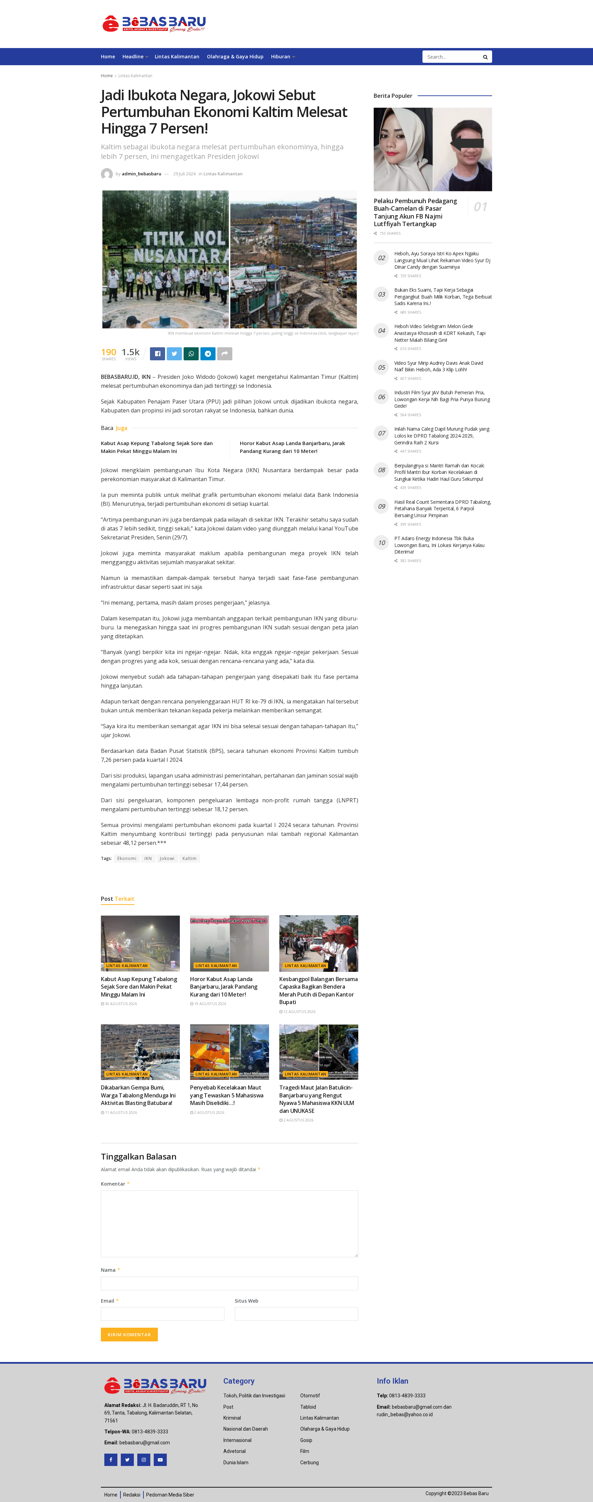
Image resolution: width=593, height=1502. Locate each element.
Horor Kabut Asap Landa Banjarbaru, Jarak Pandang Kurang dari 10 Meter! (223, 986)
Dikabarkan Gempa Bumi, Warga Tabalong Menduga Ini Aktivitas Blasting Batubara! (138, 1095)
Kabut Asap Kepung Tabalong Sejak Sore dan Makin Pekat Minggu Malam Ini (139, 986)
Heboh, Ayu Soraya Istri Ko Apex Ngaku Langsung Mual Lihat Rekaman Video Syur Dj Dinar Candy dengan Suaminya (442, 260)
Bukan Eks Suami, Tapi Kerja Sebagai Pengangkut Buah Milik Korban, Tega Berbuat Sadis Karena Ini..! (443, 296)
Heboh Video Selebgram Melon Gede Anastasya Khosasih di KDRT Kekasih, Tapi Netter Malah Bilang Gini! (440, 333)
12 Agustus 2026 (298, 1011)
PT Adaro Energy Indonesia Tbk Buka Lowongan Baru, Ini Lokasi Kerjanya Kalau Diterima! (439, 545)
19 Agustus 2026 (209, 1003)
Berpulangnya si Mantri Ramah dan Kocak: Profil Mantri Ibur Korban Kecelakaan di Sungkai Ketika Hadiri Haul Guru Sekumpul (439, 472)
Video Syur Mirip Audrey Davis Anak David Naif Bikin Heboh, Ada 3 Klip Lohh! (438, 366)
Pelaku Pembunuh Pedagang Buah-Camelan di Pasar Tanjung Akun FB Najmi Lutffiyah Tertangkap (415, 212)
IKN (148, 858)
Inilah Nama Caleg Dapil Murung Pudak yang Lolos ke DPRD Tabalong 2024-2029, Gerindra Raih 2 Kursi (441, 435)
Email (110, 1300)
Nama (110, 1270)
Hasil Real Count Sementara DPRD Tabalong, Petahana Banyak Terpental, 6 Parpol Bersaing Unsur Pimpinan (442, 509)
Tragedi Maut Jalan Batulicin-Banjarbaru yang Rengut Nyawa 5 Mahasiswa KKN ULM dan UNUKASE (316, 1099)
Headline (133, 56)
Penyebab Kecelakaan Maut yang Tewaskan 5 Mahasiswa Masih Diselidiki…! (227, 1095)
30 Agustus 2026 (120, 1003)
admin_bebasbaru (141, 174)
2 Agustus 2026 (208, 1112)
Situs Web (246, 1300)
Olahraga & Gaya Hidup (235, 56)
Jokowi (167, 858)
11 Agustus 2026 (120, 1112)
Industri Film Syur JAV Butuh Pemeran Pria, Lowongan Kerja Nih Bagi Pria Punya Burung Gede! (442, 399)
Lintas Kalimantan (177, 56)
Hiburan (280, 56)
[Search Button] (486, 56)
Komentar (115, 1183)
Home (108, 56)
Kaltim (190, 858)
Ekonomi (127, 858)
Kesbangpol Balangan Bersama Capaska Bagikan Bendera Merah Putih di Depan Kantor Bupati (318, 990)
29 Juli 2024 (184, 174)
